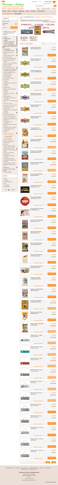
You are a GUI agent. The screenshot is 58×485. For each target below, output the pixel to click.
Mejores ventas (10, 468)
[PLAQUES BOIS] (33, 38)
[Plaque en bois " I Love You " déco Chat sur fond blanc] (25, 431)
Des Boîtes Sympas (8, 57)
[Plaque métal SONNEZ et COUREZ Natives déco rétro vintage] (25, 305)
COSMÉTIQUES (7, 38)
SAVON (5, 37)
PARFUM (6, 40)
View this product (38, 55)
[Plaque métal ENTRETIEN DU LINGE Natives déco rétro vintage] (25, 178)
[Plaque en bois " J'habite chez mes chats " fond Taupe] (25, 374)
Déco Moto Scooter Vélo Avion (10, 105)
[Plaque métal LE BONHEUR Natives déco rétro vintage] (25, 224)
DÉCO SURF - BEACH (8, 103)
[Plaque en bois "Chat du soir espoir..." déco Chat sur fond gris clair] (25, 397)
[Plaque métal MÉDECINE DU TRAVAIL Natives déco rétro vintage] (25, 258)
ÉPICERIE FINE (7, 49)
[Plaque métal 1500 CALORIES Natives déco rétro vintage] (25, 132)
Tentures (5, 131)
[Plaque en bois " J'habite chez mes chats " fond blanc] (25, 339)
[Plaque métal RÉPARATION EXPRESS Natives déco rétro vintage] (25, 293)
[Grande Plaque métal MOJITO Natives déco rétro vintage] (25, 51)
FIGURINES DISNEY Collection (10, 127)
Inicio (5, 176)
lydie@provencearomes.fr (30, 480)
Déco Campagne (7, 66)
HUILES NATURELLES (8, 43)
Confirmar (14, 27)
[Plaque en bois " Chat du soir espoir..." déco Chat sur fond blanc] (25, 385)
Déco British (6, 79)
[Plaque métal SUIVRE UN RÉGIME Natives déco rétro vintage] (25, 316)
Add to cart (52, 55)
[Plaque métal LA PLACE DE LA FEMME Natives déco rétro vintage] (25, 212)
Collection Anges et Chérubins (10, 63)
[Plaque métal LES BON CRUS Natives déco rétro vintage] (25, 235)
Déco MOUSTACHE (8, 75)
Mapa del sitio (33, 469)
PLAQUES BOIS (8, 138)
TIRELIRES (6, 91)
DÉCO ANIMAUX (7, 76)
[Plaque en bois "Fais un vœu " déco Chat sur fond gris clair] (25, 408)
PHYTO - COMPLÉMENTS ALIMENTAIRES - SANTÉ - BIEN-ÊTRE (9, 46)
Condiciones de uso (8, 181)
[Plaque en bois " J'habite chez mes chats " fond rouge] (25, 362)
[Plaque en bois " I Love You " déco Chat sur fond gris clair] (25, 443)
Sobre (5, 183)
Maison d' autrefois (8, 64)
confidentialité (7, 186)
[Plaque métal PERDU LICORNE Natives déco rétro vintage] (25, 282)
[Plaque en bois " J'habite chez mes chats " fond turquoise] (25, 351)
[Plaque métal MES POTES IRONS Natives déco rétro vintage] (25, 270)
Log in (40, 1)
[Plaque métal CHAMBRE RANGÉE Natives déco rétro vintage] (25, 155)
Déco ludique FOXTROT (9, 158)
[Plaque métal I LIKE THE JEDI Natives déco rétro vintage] (25, 189)
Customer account (46, 8)
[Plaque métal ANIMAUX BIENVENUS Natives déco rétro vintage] (25, 143)
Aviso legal (6, 180)
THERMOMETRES (7, 96)
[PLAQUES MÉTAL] (24, 38)
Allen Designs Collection (9, 114)
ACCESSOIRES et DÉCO (9, 50)
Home (21, 17)
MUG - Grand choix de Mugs (10, 58)
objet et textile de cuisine (9, 55)
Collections (6, 167)
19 (52, 462)
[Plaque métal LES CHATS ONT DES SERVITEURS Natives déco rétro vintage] (25, 247)
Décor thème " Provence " (9, 67)
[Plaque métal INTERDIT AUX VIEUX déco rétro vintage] (25, 201)
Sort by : (30, 43)
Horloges (6, 81)
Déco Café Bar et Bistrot (9, 78)
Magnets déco (7, 87)
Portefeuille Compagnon (9, 106)
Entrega (5, 178)
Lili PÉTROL (6, 112)
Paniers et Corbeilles (8, 139)
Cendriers (6, 85)
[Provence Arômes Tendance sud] (13, 6)
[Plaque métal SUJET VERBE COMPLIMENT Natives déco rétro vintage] (25, 328)
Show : (21, 43)
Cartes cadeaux (7, 172)
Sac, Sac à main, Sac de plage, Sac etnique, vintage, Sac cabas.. (10, 150)
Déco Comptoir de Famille (9, 162)
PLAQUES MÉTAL (8, 136)
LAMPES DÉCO (7, 108)
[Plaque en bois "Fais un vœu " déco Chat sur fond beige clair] (25, 420)
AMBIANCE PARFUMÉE (9, 41)
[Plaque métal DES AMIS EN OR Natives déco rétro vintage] (25, 166)
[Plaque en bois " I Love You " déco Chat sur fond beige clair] (25, 454)
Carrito (6, 18)
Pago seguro (6, 185)
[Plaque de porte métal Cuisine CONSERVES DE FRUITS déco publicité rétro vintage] (25, 74)
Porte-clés (6, 144)
